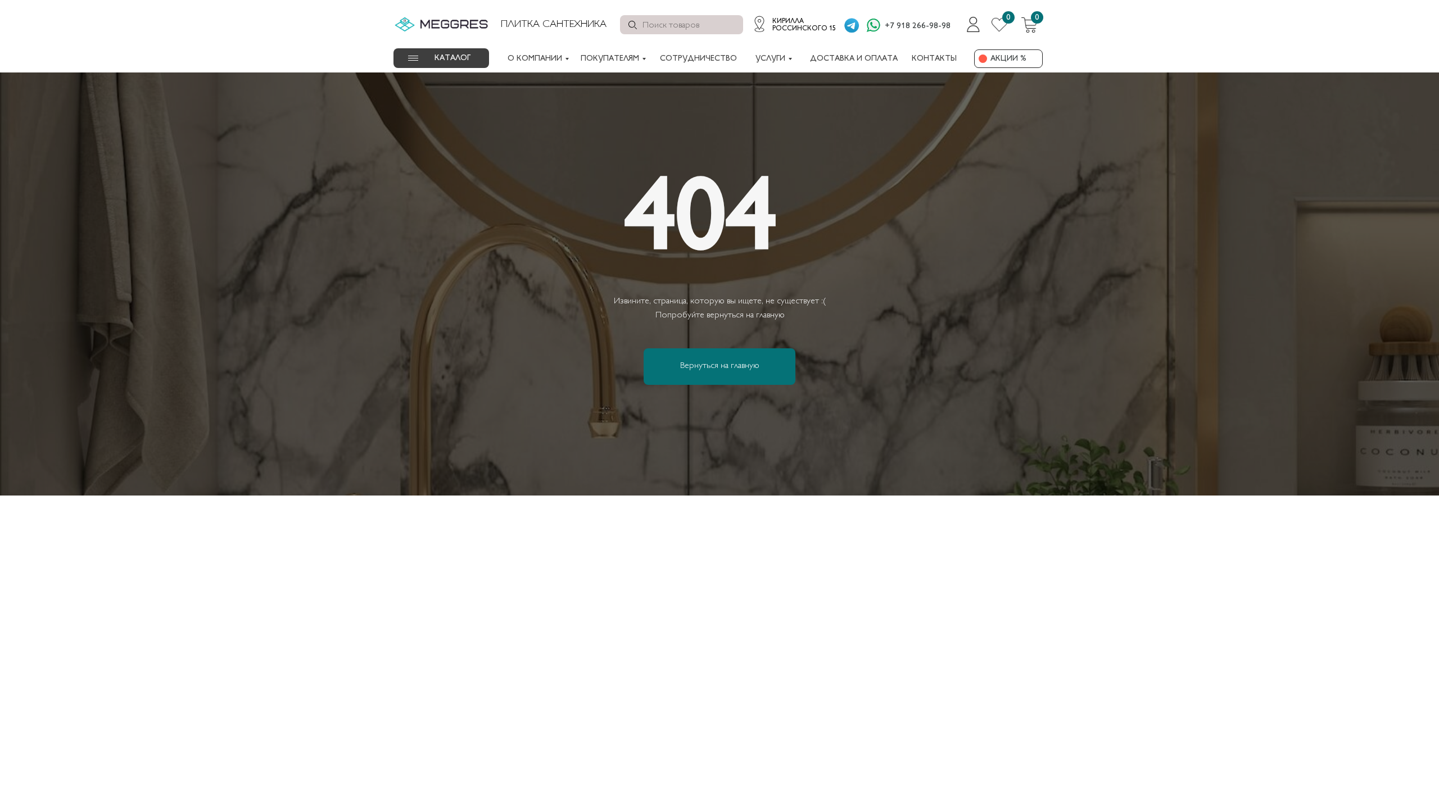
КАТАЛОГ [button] (452, 58)
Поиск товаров (670, 25)
